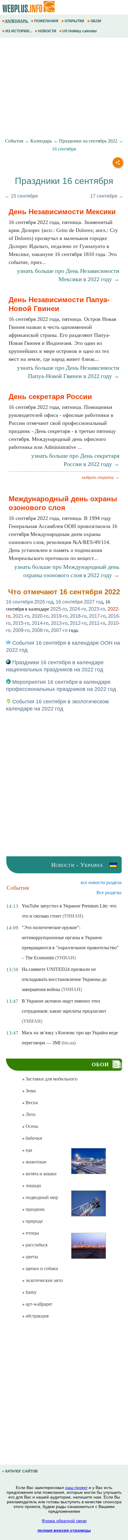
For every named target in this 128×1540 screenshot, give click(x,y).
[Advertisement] (64, 88)
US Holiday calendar (80, 31)
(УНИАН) (73, 915)
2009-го (21, 630)
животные (35, 1161)
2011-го (97, 623)
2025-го (58, 608)
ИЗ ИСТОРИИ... (18, 31)
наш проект (76, 1487)
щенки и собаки (41, 1268)
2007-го (59, 630)
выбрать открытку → (100, 477)
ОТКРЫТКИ (74, 21)
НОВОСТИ (47, 31)
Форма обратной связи (64, 1520)
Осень (31, 1126)
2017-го (97, 616)
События (14, 140)
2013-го (59, 623)
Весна (31, 1102)
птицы (31, 1232)
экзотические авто (43, 1280)
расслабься (35, 1244)
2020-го (40, 616)
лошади (32, 1185)
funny (30, 1292)
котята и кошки (40, 1173)
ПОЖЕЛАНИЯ (46, 21)
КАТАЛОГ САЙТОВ (21, 1471)
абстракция (36, 1315)
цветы (31, 1256)
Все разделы (108, 892)
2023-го (96, 608)
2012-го (78, 623)
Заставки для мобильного (50, 1078)
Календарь (41, 140)
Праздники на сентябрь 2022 (88, 140)
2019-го (59, 616)
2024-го (77, 608)
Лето (29, 1114)
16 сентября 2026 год (29, 601)
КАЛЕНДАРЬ (16, 21)
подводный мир (41, 1197)
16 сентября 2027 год (79, 601)
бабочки (33, 1138)
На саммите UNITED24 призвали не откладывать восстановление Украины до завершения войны (64, 979)
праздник (34, 1209)
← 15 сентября (21, 195)
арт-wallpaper (38, 1304)
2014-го (40, 623)
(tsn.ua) (69, 1042)
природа (33, 1221)
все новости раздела (101, 882)
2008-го (40, 630)
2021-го (21, 616)
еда (28, 1149)
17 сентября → (106, 195)
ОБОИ (96, 21)
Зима (30, 1090)
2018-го (78, 616)
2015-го (21, 623)
